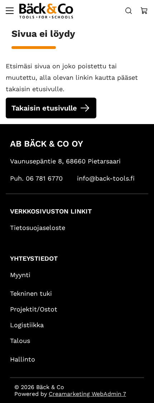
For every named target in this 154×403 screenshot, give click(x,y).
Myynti (20, 275)
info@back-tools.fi (106, 178)
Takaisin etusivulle (44, 108)
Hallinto (22, 359)
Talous (20, 341)
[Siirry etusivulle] (46, 10)
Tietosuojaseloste (37, 228)
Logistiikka (27, 325)
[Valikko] (9, 10)
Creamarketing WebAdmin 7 (87, 393)
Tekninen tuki (31, 294)
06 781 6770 (44, 178)
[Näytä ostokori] (144, 10)
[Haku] (128, 10)
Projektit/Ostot (33, 309)
